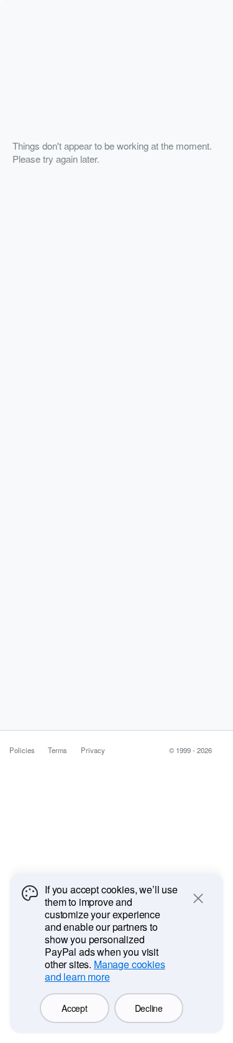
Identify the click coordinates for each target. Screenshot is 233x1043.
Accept (74, 1008)
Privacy (93, 750)
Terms (57, 750)
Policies (22, 750)
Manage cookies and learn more (105, 970)
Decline (149, 1008)
